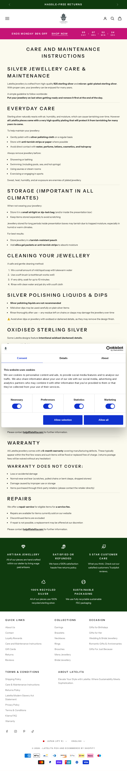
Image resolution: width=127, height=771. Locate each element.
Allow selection (63, 419)
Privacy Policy (12, 704)
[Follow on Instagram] (15, 731)
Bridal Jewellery (63, 660)
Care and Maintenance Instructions (23, 643)
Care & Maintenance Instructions (22, 684)
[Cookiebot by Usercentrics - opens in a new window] (108, 348)
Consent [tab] (22, 358)
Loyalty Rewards (13, 638)
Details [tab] (64, 358)
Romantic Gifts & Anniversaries (105, 643)
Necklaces (60, 638)
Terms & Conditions (15, 710)
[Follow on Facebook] (7, 731)
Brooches (59, 649)
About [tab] (105, 358)
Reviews (9, 660)
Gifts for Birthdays (98, 627)
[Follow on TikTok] (32, 731)
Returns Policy (12, 690)
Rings (57, 643)
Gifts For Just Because (100, 649)
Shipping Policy (13, 679)
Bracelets (59, 632)
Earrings (59, 627)
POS (56, 748)
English (77, 741)
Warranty (10, 721)
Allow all (103, 419)
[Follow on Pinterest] (24, 731)
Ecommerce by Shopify (80, 748)
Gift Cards (10, 649)
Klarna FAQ (11, 715)
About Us (10, 627)
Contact (9, 632)
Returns (9, 654)
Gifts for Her (95, 632)
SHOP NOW (60, 33)
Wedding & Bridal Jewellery (103, 638)
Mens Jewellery (63, 654)
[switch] (48, 406)
